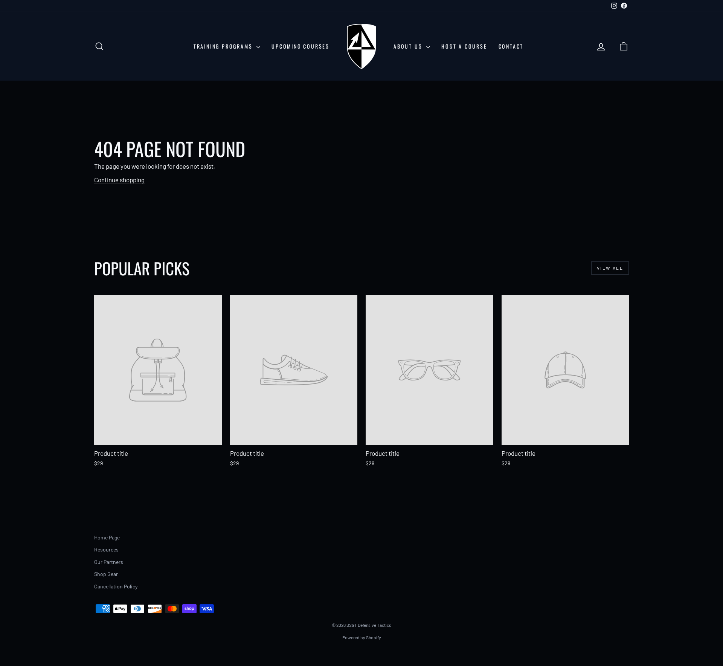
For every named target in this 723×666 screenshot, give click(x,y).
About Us (409, 46)
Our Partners (108, 562)
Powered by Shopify (361, 637)
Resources (106, 549)
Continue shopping (119, 179)
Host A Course (464, 46)
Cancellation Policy (115, 586)
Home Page (107, 537)
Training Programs (224, 46)
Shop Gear (106, 574)
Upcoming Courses (300, 46)
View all (610, 267)
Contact (511, 46)
